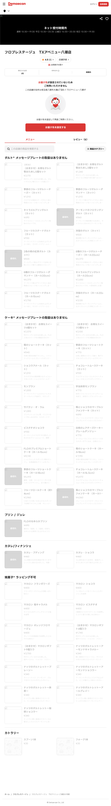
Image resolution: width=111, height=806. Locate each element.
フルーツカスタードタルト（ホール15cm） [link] (37, 294)
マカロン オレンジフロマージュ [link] (37, 627)
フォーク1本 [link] (82, 739)
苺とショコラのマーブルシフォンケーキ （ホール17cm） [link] (89, 491)
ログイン (93, 4)
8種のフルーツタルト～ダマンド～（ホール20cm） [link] (37, 274)
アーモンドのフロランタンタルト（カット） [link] (89, 211)
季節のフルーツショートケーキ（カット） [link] (89, 346)
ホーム (7, 794)
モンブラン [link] (29, 386)
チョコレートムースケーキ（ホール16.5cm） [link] (89, 471)
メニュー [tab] (30, 139)
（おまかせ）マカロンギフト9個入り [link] (37, 647)
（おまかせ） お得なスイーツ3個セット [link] (90, 326)
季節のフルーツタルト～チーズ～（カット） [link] (37, 191)
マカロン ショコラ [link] (85, 584)
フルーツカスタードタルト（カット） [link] (37, 232)
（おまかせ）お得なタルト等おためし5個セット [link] (37, 170)
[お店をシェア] (101, 18)
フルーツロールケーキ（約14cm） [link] (38, 491)
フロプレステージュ (20, 794)
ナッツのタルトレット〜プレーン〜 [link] (37, 668)
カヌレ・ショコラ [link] (85, 552)
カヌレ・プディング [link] (34, 552)
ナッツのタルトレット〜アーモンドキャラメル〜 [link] (89, 647)
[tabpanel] (55, 449)
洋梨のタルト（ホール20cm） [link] (89, 294)
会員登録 (103, 4)
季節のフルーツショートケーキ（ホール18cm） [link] (37, 471)
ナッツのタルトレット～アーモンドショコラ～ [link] (89, 668)
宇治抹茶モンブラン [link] (86, 386)
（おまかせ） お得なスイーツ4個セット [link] (38, 326)
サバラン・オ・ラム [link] (34, 407)
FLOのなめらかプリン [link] (35, 521)
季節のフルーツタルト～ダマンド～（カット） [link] (89, 191)
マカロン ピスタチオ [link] (86, 604)
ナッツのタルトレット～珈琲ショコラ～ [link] (37, 710)
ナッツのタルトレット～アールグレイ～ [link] (89, 689)
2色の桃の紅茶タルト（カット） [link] (37, 253)
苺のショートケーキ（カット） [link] (37, 346)
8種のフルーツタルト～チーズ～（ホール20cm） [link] (89, 253)
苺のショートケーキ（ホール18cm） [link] (89, 450)
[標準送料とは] (58, 70)
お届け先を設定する (55, 127)
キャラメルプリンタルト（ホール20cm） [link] (88, 274)
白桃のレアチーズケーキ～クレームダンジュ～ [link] (89, 429)
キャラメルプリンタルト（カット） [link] (36, 211)
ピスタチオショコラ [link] (34, 428)
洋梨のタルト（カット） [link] (88, 231)
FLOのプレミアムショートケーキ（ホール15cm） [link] (37, 450)
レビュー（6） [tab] (81, 139)
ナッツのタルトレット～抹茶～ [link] (37, 689)
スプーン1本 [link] (30, 739)
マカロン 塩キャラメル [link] (35, 604)
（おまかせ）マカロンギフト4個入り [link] (89, 627)
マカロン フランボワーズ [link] (37, 584)
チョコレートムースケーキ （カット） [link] (89, 367)
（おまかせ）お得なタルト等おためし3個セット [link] (89, 166)
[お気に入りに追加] (107, 18)
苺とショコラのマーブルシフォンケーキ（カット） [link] (89, 409)
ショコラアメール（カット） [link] (36, 367)
